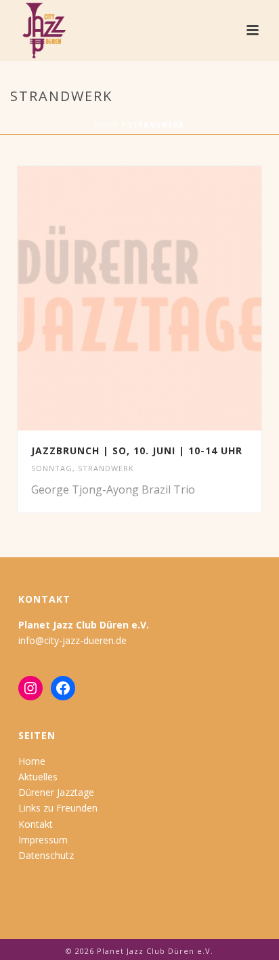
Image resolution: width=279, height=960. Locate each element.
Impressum (43, 839)
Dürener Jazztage (56, 792)
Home (107, 124)
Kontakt (35, 824)
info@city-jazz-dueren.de (72, 640)
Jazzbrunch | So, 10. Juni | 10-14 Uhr (136, 450)
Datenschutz (46, 855)
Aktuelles (38, 776)
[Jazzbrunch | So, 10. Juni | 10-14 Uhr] (168, 298)
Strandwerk (106, 468)
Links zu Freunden (58, 807)
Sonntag (51, 468)
